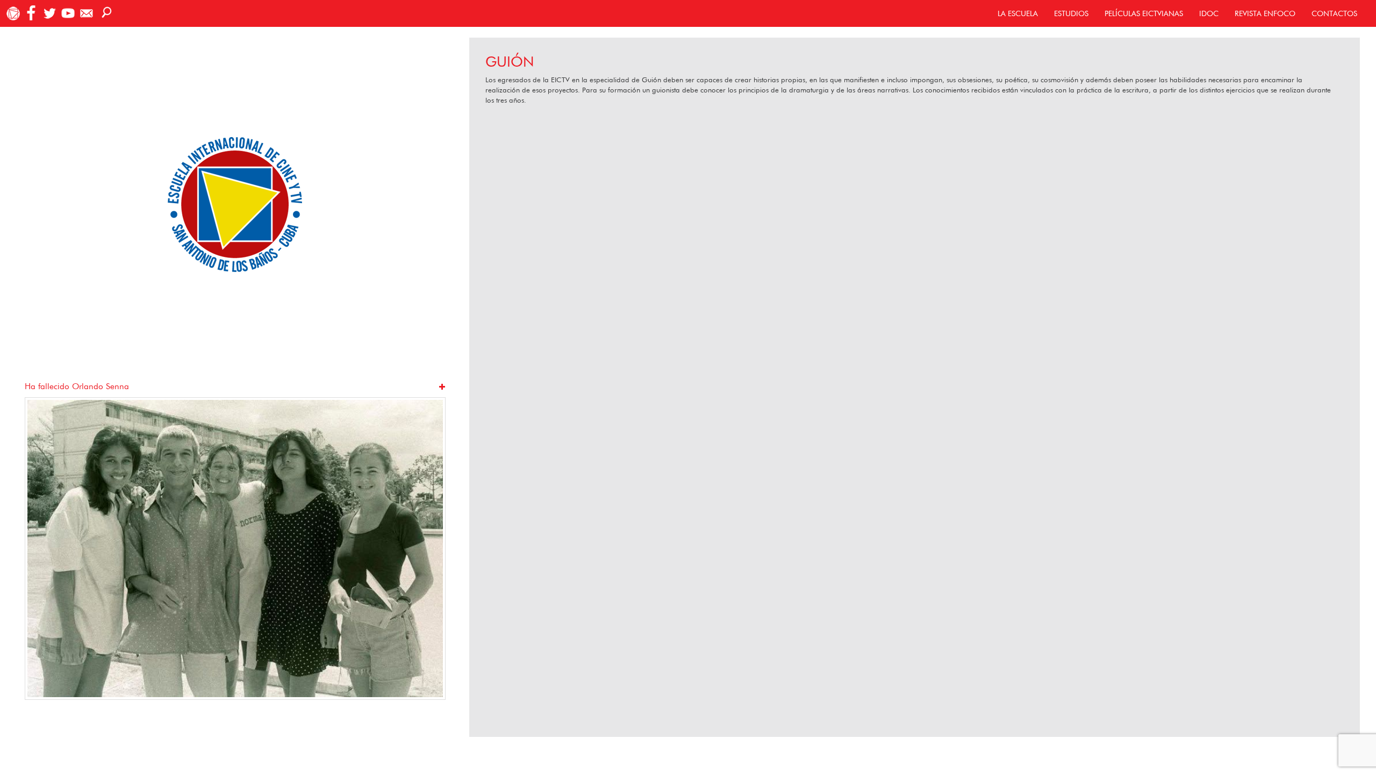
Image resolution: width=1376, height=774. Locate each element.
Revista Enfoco (1265, 13)
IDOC (1209, 13)
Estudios (1071, 13)
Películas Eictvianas (1144, 13)
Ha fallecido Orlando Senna (77, 386)
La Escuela (1018, 13)
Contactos (1334, 13)
